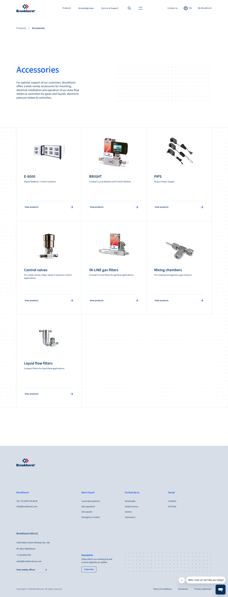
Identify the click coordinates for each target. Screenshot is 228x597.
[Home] (26, 8)
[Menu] (140, 8)
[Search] (129, 8)
